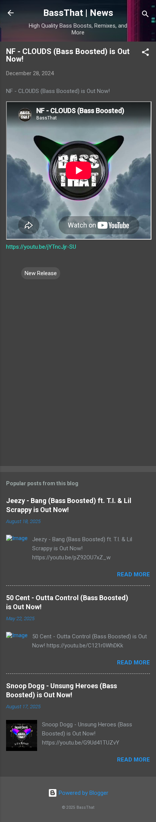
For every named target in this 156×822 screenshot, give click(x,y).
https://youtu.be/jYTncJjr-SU (41, 246)
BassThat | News (78, 13)
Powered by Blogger (82, 792)
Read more (133, 574)
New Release (41, 273)
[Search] (145, 15)
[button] (145, 53)
